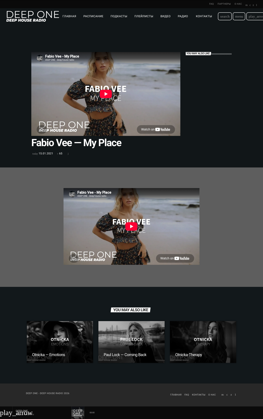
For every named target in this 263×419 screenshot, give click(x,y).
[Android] (256, 5)
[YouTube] (246, 5)
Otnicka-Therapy (188, 354)
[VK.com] (250, 5)
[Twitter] (253, 5)
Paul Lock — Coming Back (125, 354)
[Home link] (32, 16)
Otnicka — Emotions (48, 354)
